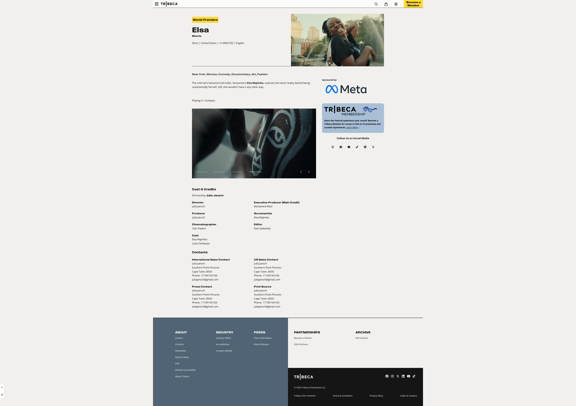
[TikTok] (357, 147)
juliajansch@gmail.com (205, 279)
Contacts (179, 344)
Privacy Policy (376, 395)
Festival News (182, 357)
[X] (373, 147)
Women (211, 74)
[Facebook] (341, 147)
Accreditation (222, 344)
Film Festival (362, 338)
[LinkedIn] (365, 147)
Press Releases (261, 344)
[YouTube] (349, 147)
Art (254, 74)
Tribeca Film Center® (304, 395)
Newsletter (180, 350)
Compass (209, 100)
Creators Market (224, 350)
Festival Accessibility (185, 370)
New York (198, 74)
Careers (179, 338)
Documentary (240, 74)
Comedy (224, 74)
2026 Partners (301, 344)
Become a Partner (303, 338)
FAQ (177, 363)
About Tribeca (182, 376)
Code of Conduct (408, 395)
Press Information (263, 338)
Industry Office (223, 338)
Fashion (262, 74)
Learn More (352, 127)
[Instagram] (332, 147)
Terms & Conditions (342, 395)
